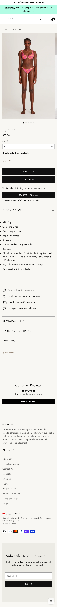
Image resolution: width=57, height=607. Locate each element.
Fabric (5, 483)
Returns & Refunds (11, 493)
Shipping (19, 188)
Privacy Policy (9, 488)
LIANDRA (20, 518)
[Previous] (8, 2)
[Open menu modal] (47, 19)
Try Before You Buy (28, 195)
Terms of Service (10, 498)
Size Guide (10, 160)
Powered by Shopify (9, 523)
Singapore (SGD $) (13, 514)
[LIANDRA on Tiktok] (13, 451)
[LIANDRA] (10, 19)
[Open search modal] (41, 19)
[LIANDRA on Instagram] (8, 451)
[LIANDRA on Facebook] (4, 451)
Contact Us (7, 468)
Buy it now (28, 179)
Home (7, 29)
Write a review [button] (28, 401)
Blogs (5, 503)
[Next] (49, 2)
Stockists (6, 473)
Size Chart (7, 458)
